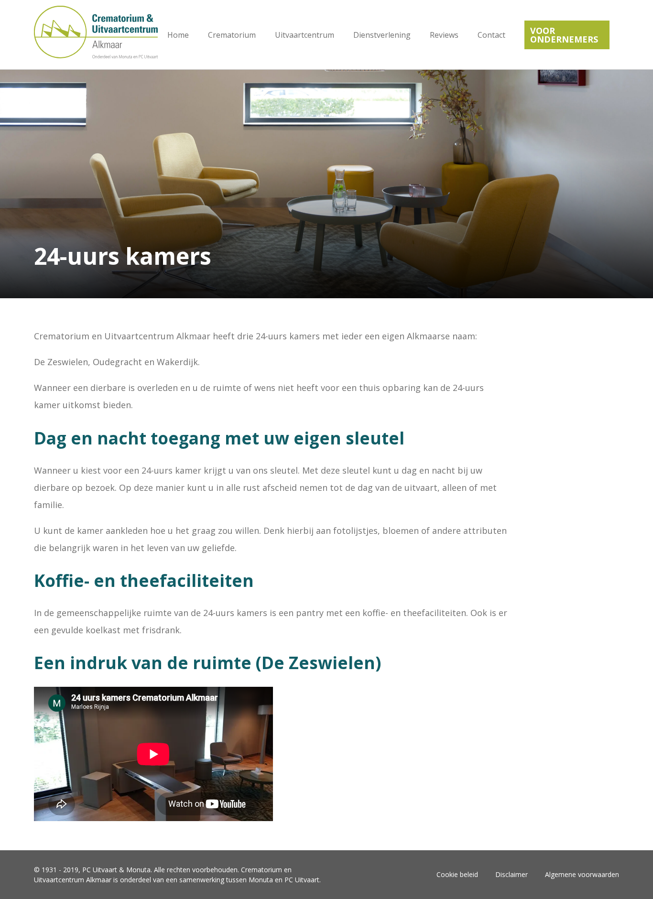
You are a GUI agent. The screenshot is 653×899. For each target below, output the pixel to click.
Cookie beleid (457, 874)
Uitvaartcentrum (304, 35)
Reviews (444, 35)
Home (178, 35)
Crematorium (232, 35)
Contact (491, 35)
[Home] (96, 35)
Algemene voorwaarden (582, 874)
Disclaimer (511, 874)
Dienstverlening (382, 35)
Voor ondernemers (564, 35)
